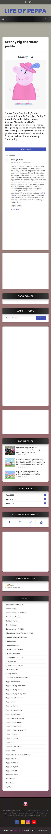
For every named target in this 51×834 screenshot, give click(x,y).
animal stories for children (16, 613)
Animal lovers (11, 609)
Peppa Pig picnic (12, 734)
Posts (11, 585)
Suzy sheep (10, 783)
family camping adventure (16, 637)
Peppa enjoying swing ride (16, 694)
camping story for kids (15, 629)
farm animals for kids (14, 649)
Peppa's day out (12, 767)
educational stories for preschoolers (19, 633)
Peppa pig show (12, 738)
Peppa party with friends (15, 718)
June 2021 (26, 503)
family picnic (11, 641)
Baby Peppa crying (13, 617)
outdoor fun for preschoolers (17, 678)
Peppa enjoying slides (14, 690)
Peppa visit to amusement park (17, 755)
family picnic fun (12, 645)
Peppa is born (11, 702)
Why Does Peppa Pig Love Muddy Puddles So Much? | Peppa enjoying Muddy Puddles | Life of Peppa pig (30, 462)
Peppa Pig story (11, 742)
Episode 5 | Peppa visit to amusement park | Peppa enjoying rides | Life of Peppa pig (30, 450)
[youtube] (25, 2)
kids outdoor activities (14, 665)
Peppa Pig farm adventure (16, 730)
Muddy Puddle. (11, 674)
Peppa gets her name (14, 698)
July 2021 (26, 499)
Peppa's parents (12, 771)
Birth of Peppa (11, 625)
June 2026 (26, 495)
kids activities (11, 661)
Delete (19, 206)
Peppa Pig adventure (13, 722)
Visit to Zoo (10, 787)
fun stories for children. (15, 657)
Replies (16, 209)
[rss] (20, 522)
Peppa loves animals (14, 710)
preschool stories (12, 775)
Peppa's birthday (12, 763)
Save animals (11, 779)
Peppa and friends (13, 682)
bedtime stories (12, 621)
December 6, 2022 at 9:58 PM (21, 162)
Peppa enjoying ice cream (16, 686)
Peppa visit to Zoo (12, 759)
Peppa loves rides (13, 714)
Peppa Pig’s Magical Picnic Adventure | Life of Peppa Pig (28, 473)
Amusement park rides (14, 605)
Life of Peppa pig (12, 669)
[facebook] (20, 2)
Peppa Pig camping (13, 726)
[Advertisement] (26, 30)
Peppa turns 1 (11, 750)
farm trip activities (13, 653)
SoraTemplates (18, 831)
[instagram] (30, 2)
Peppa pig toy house (13, 746)
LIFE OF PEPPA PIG (26, 15)
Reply (13, 206)
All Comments (15, 587)
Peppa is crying (12, 706)
